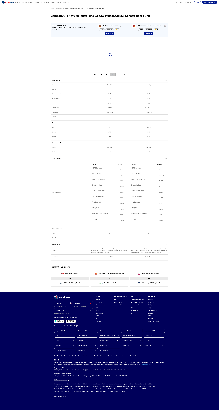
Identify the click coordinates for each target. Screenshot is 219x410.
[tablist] (109, 74)
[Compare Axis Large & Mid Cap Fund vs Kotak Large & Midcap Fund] (149, 278)
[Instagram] (74, 326)
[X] (67, 326)
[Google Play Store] (59, 321)
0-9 (133, 355)
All (136, 355)
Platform (24, 2)
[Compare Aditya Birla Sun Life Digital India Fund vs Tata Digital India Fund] (109, 278)
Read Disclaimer (146, 364)
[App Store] (71, 321)
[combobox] (182, 2)
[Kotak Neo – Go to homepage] (8, 2)
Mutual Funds (59, 8)
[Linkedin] (77, 326)
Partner (53, 2)
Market (43, 2)
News (64, 2)
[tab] (95, 74)
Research (36, 2)
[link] (63, 303)
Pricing (30, 2)
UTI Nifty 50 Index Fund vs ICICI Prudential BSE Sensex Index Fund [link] (87, 8)
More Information (59, 396)
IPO (69, 2)
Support (59, 2)
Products (17, 2)
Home (52, 8)
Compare (67, 8)
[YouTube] (71, 326)
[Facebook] (80, 326)
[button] (209, 2)
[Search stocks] (173, 2)
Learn (47, 2)
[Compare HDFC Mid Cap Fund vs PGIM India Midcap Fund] (70, 278)
